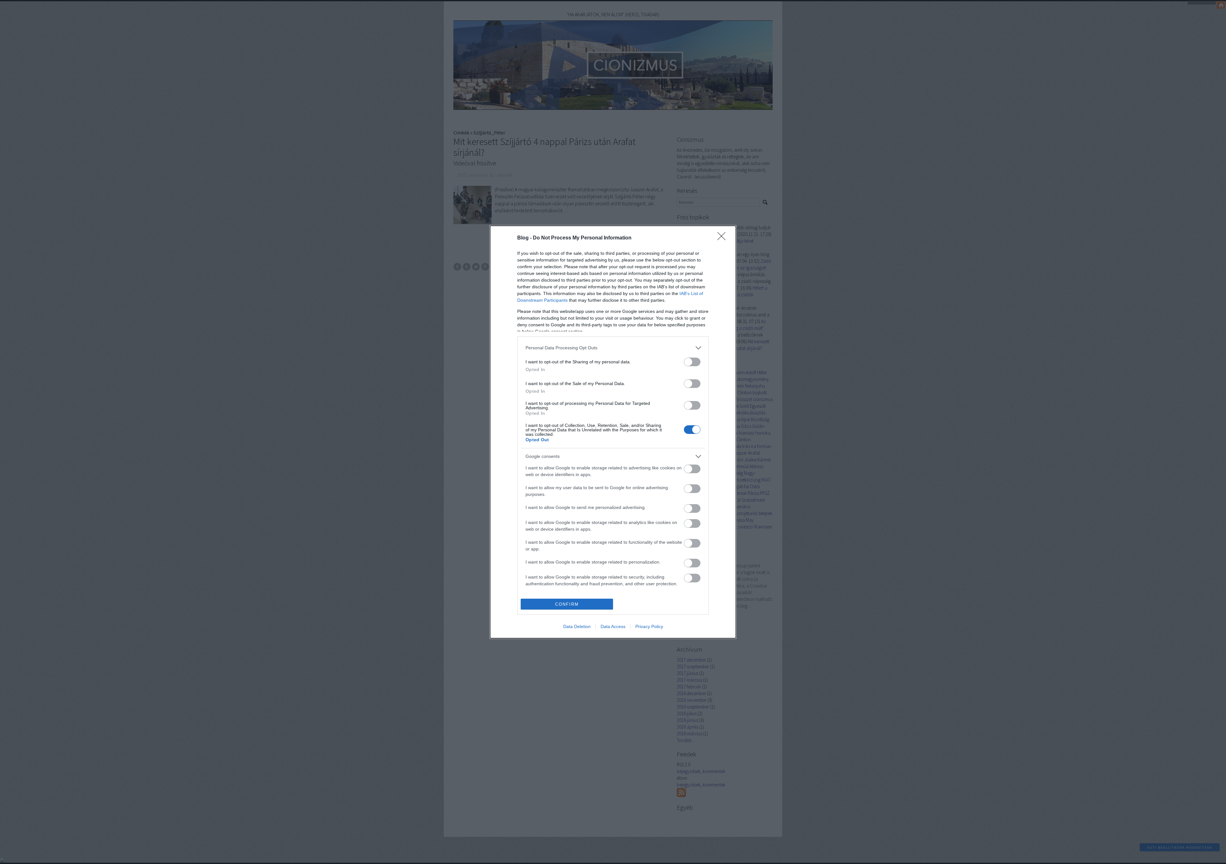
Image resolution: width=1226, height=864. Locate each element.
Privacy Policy (649, 626)
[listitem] (613, 348)
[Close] (723, 238)
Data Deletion (577, 626)
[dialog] (613, 432)
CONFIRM (567, 604)
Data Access (613, 626)
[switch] (692, 362)
